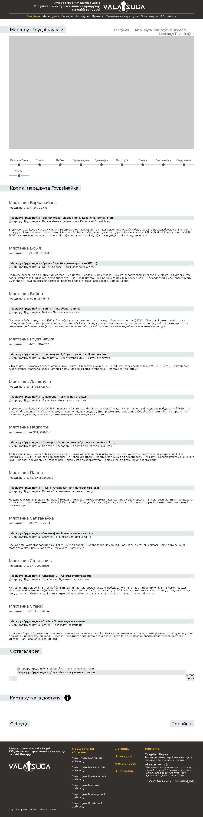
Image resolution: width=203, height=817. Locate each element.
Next (191, 221)
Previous (11, 221)
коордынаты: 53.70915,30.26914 (29, 611)
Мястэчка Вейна (26, 293)
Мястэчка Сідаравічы (31, 560)
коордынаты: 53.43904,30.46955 (29, 432)
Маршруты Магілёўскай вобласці (161, 30)
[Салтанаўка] (163, 165)
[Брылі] (39, 165)
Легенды (67, 16)
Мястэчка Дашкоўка (30, 381)
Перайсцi (182, 723)
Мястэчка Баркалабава (33, 202)
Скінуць (19, 723)
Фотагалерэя (149, 16)
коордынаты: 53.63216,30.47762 (29, 344)
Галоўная (33, 16)
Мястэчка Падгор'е (29, 427)
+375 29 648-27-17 (158, 781)
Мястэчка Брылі (25, 248)
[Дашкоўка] (101, 165)
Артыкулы (82, 16)
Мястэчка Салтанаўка (31, 518)
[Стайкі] (19, 176)
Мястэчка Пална (26, 472)
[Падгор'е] (122, 165)
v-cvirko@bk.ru (186, 781)
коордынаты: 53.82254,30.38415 (29, 298)
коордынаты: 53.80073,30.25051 (29, 523)
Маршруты (49, 16)
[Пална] (142, 165)
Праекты (98, 16)
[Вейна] (60, 165)
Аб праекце (168, 16)
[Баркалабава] (19, 165)
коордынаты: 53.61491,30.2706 (28, 207)
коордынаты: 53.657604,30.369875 (31, 477)
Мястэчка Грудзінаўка (31, 339)
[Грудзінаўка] (81, 165)
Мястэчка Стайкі (26, 606)
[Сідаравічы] (184, 165)
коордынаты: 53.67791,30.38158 (29, 565)
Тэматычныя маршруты (122, 16)
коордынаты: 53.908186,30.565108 (30, 253)
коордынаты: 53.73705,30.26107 (29, 386)
